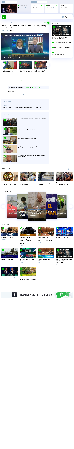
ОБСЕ (34, 80)
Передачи (41, 16)
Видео (35, 16)
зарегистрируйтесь (35, 87)
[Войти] (68, 17)
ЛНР (26, 80)
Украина (47, 80)
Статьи (30, 16)
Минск (30, 80)
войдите (27, 87)
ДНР (22, 80)
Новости (24, 16)
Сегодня (12, 30)
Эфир (8, 16)
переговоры (40, 80)
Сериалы (47, 16)
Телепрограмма (16, 16)
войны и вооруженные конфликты (10, 80)
